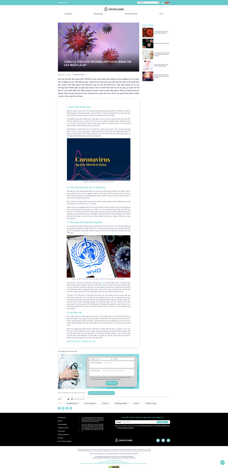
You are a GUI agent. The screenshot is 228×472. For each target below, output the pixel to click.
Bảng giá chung (98, 14)
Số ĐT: (115, 359)
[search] (158, 3)
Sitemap (60, 438)
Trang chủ (61, 74)
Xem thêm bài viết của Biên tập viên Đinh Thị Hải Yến (101, 392)
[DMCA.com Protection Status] (114, 466)
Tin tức (161, 14)
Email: (118, 422)
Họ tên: (93, 359)
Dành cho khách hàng (131, 14)
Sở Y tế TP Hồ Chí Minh (65, 441)
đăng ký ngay (111, 383)
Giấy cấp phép (62, 424)
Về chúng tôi (68, 14)
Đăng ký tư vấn (62, 2)
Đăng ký (162, 422)
